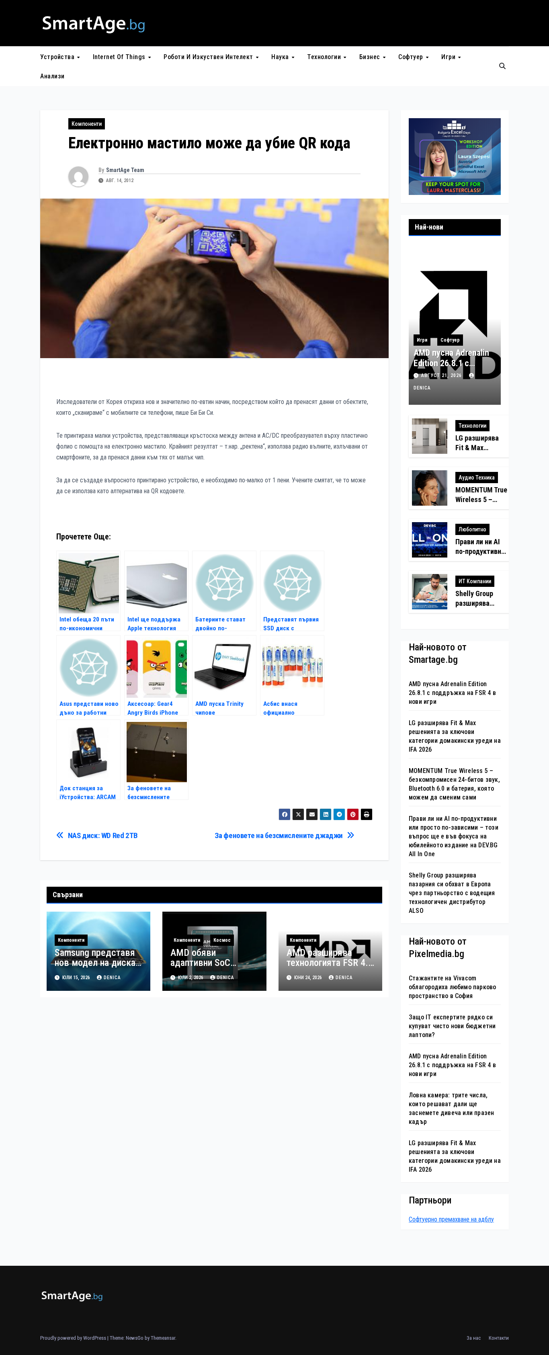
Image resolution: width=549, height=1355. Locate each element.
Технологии (325, 57)
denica (112, 977)
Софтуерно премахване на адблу (451, 1219)
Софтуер (411, 57)
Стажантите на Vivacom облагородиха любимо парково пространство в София (452, 987)
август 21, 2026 (442, 375)
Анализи (52, 76)
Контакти (499, 1338)
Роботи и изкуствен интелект (209, 57)
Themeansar (163, 1338)
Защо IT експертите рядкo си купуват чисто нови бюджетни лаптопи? (452, 1026)
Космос (222, 940)
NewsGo (134, 1338)
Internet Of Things (120, 57)
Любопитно (472, 529)
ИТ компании (475, 581)
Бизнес (370, 57)
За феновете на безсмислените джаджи (279, 835)
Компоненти (87, 124)
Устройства (58, 57)
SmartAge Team (125, 170)
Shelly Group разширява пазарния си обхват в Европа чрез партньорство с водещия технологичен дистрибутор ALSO (452, 892)
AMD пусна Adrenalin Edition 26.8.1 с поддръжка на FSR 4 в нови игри (452, 368)
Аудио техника (477, 477)
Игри (449, 57)
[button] (502, 66)
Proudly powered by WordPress (73, 1338)
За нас (474, 1338)
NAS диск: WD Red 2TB (103, 835)
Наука (281, 57)
